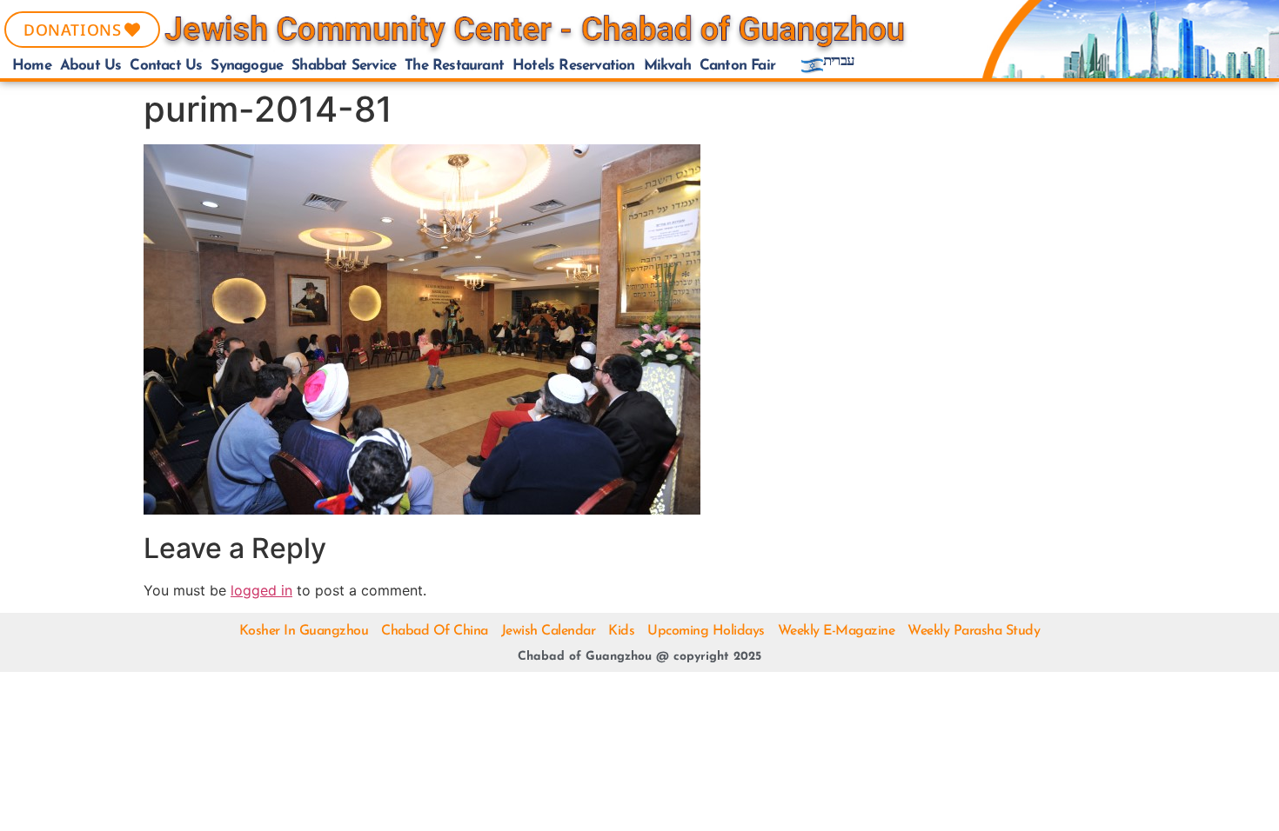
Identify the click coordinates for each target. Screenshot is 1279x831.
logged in (261, 590)
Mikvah (667, 65)
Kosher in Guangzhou (304, 631)
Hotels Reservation (573, 65)
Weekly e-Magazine (836, 631)
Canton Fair (737, 65)
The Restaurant (454, 65)
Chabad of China (434, 631)
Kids (621, 631)
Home (31, 65)
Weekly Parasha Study (973, 631)
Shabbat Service (343, 65)
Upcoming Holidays (706, 631)
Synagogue (247, 65)
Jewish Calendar (548, 631)
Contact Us (166, 65)
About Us (91, 65)
